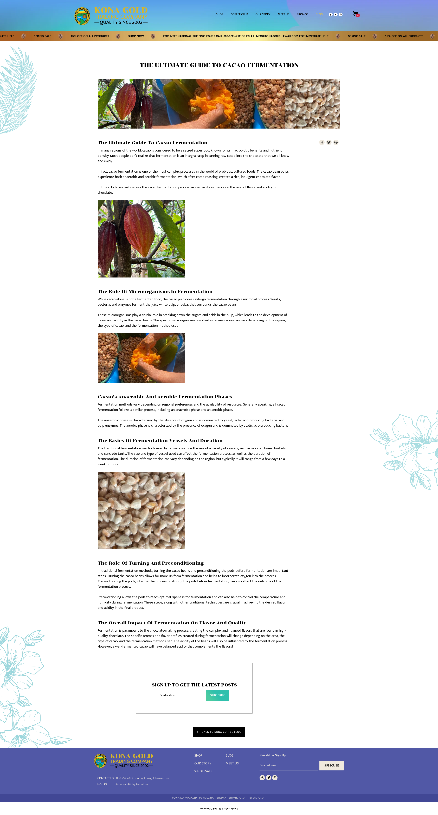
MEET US (232, 763)
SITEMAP (221, 798)
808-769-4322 (124, 778)
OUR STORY (202, 763)
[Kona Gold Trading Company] (144, 761)
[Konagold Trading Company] (111, 16)
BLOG (230, 755)
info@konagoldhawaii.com (248, 36)
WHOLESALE (203, 771)
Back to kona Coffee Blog (221, 732)
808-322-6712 (203, 36)
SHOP (198, 755)
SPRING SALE (14, 36)
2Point (217, 808)
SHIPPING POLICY (237, 798)
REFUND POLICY (257, 798)
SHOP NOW (107, 36)
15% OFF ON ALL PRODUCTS (61, 36)
